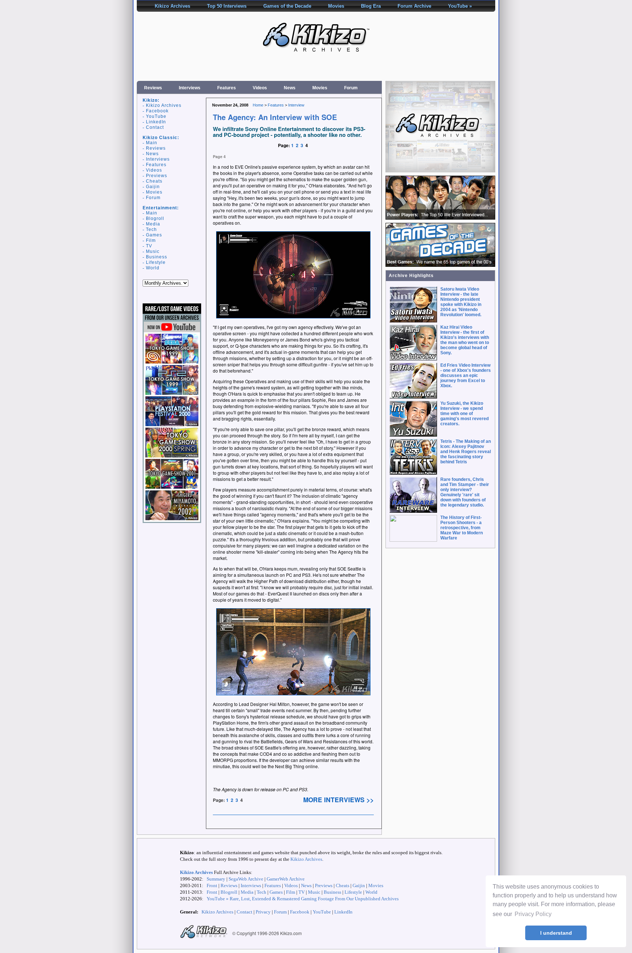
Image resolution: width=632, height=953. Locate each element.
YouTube (156, 116)
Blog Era (371, 6)
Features (226, 87)
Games (154, 235)
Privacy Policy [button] (533, 914)
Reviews (153, 87)
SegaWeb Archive (246, 879)
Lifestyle (156, 262)
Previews (156, 175)
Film (151, 240)
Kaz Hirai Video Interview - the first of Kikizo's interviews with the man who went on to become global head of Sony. (464, 340)
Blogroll (155, 218)
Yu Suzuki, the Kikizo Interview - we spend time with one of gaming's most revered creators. (464, 413)
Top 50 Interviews (227, 6)
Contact (155, 127)
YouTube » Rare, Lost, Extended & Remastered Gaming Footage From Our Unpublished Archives (303, 898)
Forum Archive (414, 6)
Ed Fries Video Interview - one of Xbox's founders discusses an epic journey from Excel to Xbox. (465, 375)
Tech (151, 229)
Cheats (154, 181)
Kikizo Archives (172, 6)
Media (153, 224)
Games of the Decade (287, 6)
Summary (216, 879)
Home (258, 105)
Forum (351, 87)
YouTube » (460, 6)
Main (151, 142)
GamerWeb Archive (286, 879)
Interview (296, 105)
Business (156, 256)
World (152, 267)
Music (152, 251)
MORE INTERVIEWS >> (338, 799)
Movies (336, 6)
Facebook (157, 110)
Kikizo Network (203, 932)
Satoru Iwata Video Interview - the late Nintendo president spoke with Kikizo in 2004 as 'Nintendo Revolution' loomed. (460, 302)
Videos (260, 87)
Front (212, 885)
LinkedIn (156, 121)
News (290, 87)
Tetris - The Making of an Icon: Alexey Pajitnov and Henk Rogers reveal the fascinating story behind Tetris (465, 451)
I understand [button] (556, 933)
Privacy (263, 912)
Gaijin (153, 186)
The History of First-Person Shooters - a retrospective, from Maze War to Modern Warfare (461, 528)
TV (149, 245)
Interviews (189, 87)
